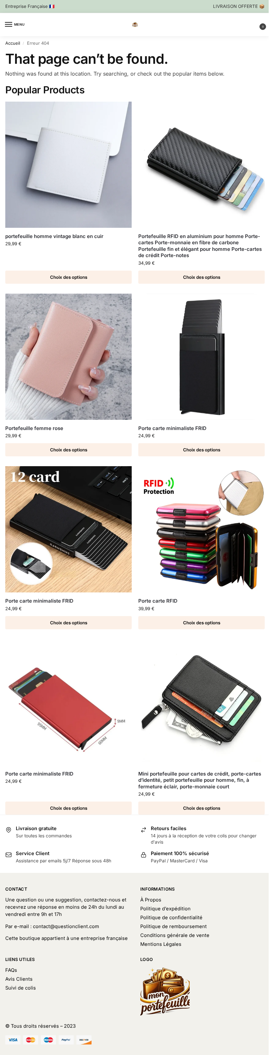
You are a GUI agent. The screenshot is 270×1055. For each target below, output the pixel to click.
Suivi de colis (20, 988)
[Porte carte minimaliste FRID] (201, 357)
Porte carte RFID (157, 601)
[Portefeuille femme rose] (68, 357)
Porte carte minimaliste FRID (172, 428)
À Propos (150, 900)
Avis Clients (19, 979)
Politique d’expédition (165, 909)
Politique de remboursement (173, 926)
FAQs (11, 970)
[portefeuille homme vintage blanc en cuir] (68, 165)
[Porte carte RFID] (201, 529)
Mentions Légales (160, 944)
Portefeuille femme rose (34, 428)
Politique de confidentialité (171, 918)
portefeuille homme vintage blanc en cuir (54, 236)
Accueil (12, 43)
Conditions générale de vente (174, 935)
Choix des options (68, 277)
